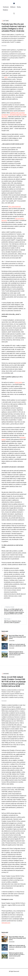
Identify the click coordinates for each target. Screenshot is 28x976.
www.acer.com (6, 922)
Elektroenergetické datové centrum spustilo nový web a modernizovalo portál (16, 653)
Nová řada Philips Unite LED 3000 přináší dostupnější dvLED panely (17, 637)
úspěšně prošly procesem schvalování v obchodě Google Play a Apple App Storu (14, 114)
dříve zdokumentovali (14, 206)
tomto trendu (18, 382)
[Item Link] (5, 638)
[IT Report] (14, 3)
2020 (5, 77)
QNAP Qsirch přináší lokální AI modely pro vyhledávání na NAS (17, 645)
